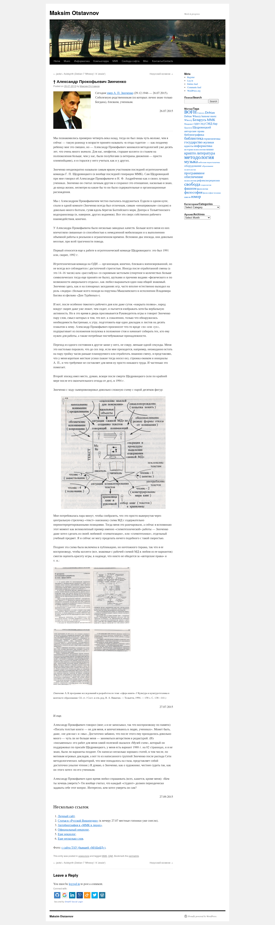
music (213, 116)
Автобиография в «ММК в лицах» (80, 825)
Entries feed (192, 83)
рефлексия (203, 180)
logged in (74, 884)
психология (190, 180)
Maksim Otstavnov (74, 13)
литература (206, 153)
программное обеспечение (194, 175)
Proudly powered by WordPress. (202, 916)
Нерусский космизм (161, 73)
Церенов (188, 127)
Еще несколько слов (70, 838)
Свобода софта (130, 61)
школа (187, 197)
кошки (210, 149)
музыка (191, 161)
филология (202, 188)
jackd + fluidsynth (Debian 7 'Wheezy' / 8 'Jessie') (79, 73)
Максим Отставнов (90, 86)
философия (193, 192)
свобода (192, 184)
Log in (190, 80)
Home (57, 61)
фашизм (190, 188)
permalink (134, 855)
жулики (208, 142)
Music (67, 61)
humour (205, 116)
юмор (196, 196)
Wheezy (188, 120)
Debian (210, 112)
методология (199, 156)
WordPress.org (194, 90)
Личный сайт (66, 816)
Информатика (82, 61)
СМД (202, 123)
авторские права (194, 131)
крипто (190, 153)
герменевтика (212, 138)
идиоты (188, 146)
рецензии (214, 180)
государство (193, 142)
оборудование (192, 166)
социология (206, 185)
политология (190, 169)
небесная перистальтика (209, 162)
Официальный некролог (73, 829)
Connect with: (60, 888)
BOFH (190, 112)
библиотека (193, 138)
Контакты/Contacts (162, 61)
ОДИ (110, 855)
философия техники (212, 193)
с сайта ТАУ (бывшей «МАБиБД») (84, 847)
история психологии (195, 149)
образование (207, 166)
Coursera (200, 113)
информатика (203, 146)
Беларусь (199, 119)
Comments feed (194, 87)
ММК (115, 61)
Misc (145, 61)
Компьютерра (101, 61)
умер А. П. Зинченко (120, 93)
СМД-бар (211, 123)
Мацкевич (188, 124)
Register (191, 77)
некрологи (83, 855)
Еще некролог (67, 834)
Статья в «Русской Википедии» (78, 820)
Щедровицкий (201, 127)
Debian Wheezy (192, 116)
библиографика (194, 135)
